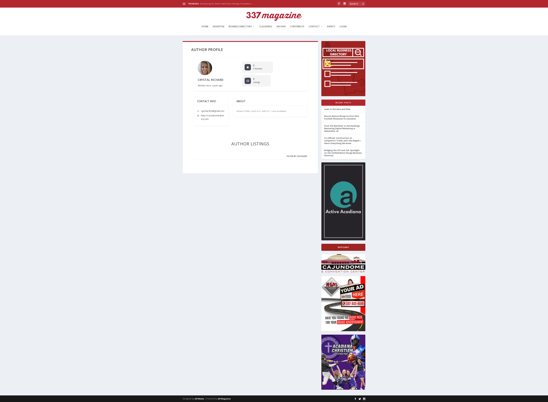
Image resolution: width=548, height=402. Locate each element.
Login (343, 26)
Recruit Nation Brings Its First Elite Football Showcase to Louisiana (341, 117)
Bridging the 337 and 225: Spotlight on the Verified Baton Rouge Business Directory (343, 153)
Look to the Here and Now (212, 3)
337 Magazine (224, 398)
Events (331, 26)
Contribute (297, 26)
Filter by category (297, 156)
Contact (314, 26)
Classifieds (265, 26)
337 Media (199, 398)
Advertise (218, 26)
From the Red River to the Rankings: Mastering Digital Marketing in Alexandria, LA (342, 128)
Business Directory (240, 26)
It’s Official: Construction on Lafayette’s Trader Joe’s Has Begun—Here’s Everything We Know (342, 140)
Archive (281, 26)
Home (205, 26)
